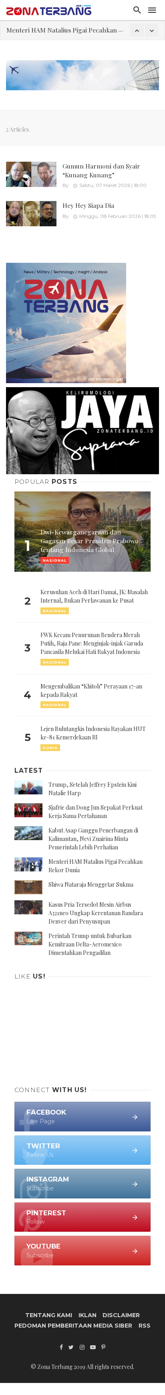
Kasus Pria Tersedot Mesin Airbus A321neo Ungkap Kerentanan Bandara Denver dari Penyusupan (95, 913)
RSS (145, 1325)
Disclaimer (121, 1315)
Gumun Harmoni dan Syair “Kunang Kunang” (101, 170)
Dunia (50, 747)
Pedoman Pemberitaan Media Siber (73, 1325)
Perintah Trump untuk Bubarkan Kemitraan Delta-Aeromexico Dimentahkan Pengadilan (89, 944)
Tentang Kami (48, 1315)
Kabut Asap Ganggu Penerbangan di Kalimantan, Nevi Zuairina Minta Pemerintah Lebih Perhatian (93, 838)
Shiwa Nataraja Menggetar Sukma (90, 884)
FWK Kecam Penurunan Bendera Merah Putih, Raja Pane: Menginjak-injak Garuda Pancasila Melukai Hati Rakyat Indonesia (91, 643)
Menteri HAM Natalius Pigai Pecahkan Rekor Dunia (80, 30)
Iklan (87, 1315)
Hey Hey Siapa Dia (88, 205)
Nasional (54, 611)
